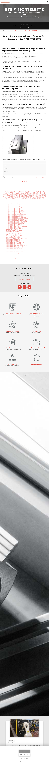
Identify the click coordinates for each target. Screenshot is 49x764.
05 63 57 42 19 (24, 24)
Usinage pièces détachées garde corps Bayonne (14, 247)
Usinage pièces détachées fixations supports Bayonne (15, 246)
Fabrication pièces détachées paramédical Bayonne (15, 223)
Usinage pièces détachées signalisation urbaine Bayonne (16, 258)
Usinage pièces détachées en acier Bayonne (13, 241)
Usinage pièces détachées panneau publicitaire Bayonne (16, 253)
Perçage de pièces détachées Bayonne (12, 231)
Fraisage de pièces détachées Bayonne (12, 229)
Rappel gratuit (41, 1)
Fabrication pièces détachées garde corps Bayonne (15, 215)
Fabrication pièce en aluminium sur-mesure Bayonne (15, 205)
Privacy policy (25, 761)
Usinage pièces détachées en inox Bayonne (13, 243)
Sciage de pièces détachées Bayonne (12, 234)
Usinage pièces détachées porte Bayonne (13, 256)
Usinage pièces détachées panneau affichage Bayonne (15, 252)
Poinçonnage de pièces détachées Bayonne (13, 233)
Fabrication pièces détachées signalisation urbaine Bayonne (16, 226)
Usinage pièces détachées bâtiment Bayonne (14, 240)
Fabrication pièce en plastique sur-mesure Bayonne (15, 207)
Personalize (25, 758)
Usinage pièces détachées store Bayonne (13, 259)
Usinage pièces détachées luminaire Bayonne (14, 248)
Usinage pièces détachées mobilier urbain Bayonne (15, 251)
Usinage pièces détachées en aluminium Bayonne (15, 242)
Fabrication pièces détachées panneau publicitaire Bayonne (16, 221)
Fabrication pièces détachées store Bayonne (13, 227)
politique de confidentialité (39, 177)
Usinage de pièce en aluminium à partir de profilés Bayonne (16, 238)
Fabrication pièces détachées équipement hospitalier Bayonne (17, 213)
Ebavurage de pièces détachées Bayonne (13, 203)
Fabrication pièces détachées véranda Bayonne (14, 228)
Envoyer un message (24, 279)
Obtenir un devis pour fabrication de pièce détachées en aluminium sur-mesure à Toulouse (24, 193)
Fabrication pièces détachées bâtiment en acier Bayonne (16, 209)
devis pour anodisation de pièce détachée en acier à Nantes (29, 198)
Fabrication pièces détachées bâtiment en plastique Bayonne (17, 212)
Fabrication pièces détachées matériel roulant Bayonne (16, 217)
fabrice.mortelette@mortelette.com (26, 275)
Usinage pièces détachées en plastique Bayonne (14, 244)
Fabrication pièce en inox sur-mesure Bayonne (14, 206)
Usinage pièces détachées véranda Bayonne (13, 260)
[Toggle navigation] (47, 1)
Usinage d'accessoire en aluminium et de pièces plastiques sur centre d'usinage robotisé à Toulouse (24, 192)
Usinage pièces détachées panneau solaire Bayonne (15, 254)
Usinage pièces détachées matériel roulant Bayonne (15, 249)
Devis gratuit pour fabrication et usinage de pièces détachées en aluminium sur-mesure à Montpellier (24, 196)
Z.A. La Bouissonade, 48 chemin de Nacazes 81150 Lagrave (24, 25)
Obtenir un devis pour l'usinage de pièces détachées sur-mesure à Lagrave (16, 195)
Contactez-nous (24, 27)
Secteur (6, 30)
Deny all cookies (25, 754)
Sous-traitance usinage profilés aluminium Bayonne (15, 235)
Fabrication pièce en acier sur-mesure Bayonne (14, 204)
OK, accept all (25, 751)
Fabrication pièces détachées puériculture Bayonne (15, 225)
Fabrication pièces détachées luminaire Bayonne (14, 216)
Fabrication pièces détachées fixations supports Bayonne (16, 214)
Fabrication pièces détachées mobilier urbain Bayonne (15, 219)
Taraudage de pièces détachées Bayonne (13, 236)
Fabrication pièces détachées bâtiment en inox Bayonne (16, 211)
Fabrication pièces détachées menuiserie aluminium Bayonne (17, 218)
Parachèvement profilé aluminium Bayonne (14, 230)
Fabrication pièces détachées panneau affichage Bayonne (16, 220)
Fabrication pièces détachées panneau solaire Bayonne (15, 222)
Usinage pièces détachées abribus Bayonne (13, 239)
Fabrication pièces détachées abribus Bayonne (14, 208)
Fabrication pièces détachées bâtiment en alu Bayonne (16, 210)
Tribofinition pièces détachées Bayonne (13, 237)
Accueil (2, 30)
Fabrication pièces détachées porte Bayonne (14, 224)
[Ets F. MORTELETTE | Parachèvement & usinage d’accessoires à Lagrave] (6, 2)
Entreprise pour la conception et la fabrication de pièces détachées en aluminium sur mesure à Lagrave (22, 191)
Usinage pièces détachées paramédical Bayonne (14, 255)
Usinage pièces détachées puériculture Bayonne (14, 257)
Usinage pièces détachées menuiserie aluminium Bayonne (16, 250)
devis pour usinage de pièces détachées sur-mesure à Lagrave (34, 194)
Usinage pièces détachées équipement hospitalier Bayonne (16, 245)
